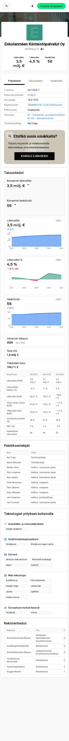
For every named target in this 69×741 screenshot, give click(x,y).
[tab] (14, 81)
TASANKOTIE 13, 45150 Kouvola (45, 105)
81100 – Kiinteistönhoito (41, 118)
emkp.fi (32, 95)
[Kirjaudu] (32, 6)
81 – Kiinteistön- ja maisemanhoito (46, 115)
